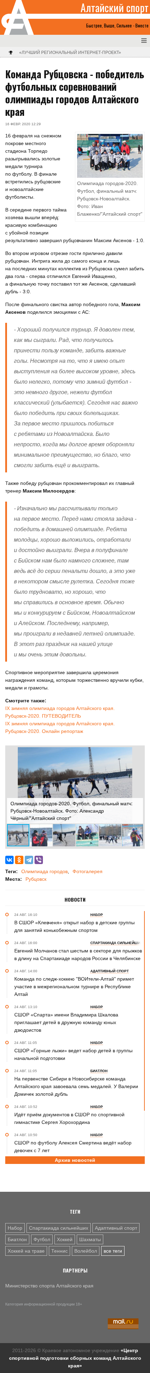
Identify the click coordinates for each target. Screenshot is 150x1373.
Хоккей (65, 1239)
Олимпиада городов (44, 871)
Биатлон (17, 1239)
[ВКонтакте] (9, 860)
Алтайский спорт (115, 7)
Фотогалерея (88, 871)
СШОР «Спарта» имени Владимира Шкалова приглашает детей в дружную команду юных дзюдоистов (66, 1022)
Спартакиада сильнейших (58, 1228)
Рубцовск (35, 879)
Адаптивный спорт (116, 1228)
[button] (136, 753)
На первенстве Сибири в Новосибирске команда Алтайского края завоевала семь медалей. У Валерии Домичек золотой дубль (76, 1086)
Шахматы (90, 1239)
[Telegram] (29, 860)
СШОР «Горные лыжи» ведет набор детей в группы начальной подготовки (73, 1054)
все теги (113, 1251)
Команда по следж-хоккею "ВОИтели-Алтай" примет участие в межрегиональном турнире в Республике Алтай (74, 986)
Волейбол (85, 1251)
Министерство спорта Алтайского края (49, 1285)
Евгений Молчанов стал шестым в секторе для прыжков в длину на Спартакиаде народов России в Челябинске (78, 954)
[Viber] (39, 860)
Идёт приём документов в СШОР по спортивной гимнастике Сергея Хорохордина (69, 1118)
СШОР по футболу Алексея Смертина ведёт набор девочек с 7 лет (73, 1146)
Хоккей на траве (26, 1251)
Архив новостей (75, 1160)
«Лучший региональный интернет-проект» (70, 52)
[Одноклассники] (19, 860)
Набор (15, 1228)
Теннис (59, 1251)
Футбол (41, 1239)
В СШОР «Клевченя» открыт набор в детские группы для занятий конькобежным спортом (74, 926)
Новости (75, 899)
